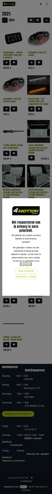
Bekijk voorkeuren (26, 271)
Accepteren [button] (21, 276)
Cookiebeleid (25, 264)
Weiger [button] (33, 276)
